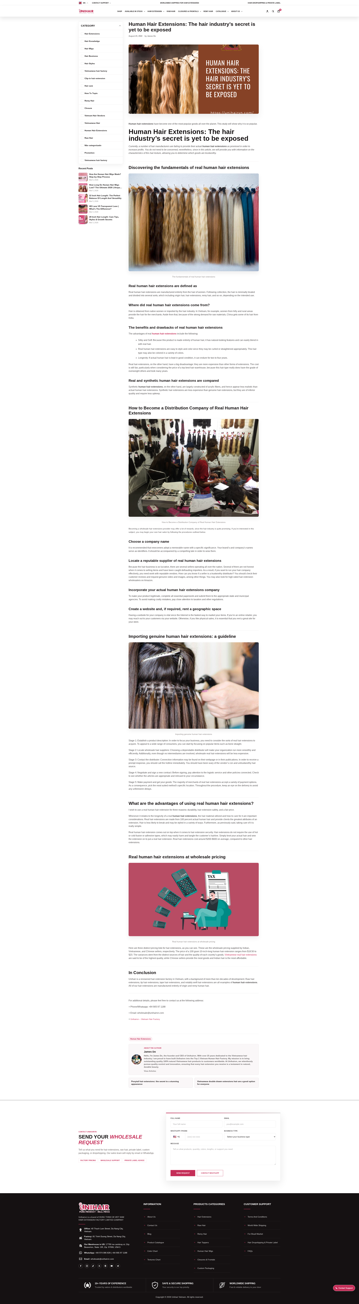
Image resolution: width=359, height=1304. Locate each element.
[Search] (273, 11)
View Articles (150, 1071)
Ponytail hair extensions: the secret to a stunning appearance (155, 1082)
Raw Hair (171, 11)
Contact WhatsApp (210, 1173)
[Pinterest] (105, 1266)
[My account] (267, 11)
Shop (119, 11)
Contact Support (100, 3)
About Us (235, 11)
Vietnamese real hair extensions (241, 955)
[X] (99, 1266)
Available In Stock (134, 11)
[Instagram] (87, 1266)
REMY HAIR (208, 11)
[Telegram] (118, 1266)
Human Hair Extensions (140, 1039)
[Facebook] (81, 1266)
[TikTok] (93, 1266)
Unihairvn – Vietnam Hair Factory (145, 1019)
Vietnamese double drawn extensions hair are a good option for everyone (226, 1082)
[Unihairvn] (86, 11)
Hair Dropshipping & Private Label (264, 3)
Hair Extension (155, 11)
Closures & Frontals (188, 11)
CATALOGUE (221, 11)
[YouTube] (111, 1266)
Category (88, 25)
